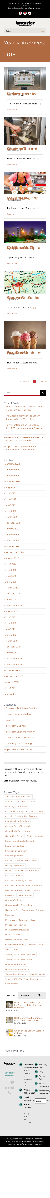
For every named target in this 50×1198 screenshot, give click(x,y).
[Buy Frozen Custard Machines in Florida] (25, 335)
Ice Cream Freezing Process (18, 880)
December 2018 (13, 658)
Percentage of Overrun (33, 910)
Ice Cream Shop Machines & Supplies (23, 198)
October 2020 (12, 546)
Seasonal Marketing (14, 944)
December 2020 (14, 534)
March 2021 (11, 517)
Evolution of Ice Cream (16, 851)
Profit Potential (12, 935)
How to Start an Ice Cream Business (22, 870)
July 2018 (10, 688)
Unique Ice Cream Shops (17, 969)
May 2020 (10, 576)
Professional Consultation (17, 930)
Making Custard (33, 890)
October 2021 (12, 481)
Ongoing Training (13, 900)
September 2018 (14, 676)
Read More (11, 110)
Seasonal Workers (35, 944)
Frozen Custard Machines (19, 714)
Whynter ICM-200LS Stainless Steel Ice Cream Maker (23, 981)
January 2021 (12, 528)
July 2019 (10, 617)
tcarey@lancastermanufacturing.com (27, 1100)
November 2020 (14, 540)
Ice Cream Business (15, 726)
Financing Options (14, 855)
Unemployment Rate (15, 964)
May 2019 (10, 629)
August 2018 (12, 682)
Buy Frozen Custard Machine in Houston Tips (23, 247)
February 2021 (13, 523)
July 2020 (10, 564)
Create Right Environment (18, 831)
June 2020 (11, 570)
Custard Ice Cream (14, 836)
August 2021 (11, 487)
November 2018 (13, 664)
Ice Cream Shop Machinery (19, 731)
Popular (11, 995)
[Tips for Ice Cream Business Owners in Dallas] (25, 282)
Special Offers (11, 949)
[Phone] (9, 1092)
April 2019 (10, 635)
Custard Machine (35, 836)
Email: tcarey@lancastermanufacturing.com (25, 7)
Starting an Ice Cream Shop (18, 959)
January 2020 (12, 599)
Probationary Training (15, 925)
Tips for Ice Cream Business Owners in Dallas (24, 297)
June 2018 (10, 694)
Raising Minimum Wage (16, 939)
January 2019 (12, 652)
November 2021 (13, 475)
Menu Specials (25, 895)
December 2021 (13, 469)
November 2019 (13, 605)
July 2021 (10, 493)
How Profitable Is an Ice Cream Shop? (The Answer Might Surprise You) (24, 428)
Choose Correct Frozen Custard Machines (22, 149)
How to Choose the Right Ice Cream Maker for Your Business (28, 1005)
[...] (39, 103)
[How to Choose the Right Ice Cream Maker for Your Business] (9, 1003)
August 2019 (11, 611)
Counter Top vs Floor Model (18, 826)
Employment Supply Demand (19, 841)
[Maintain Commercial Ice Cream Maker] (25, 78)
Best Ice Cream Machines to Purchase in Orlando (28, 1019)
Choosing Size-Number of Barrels (21, 816)
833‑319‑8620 (27, 1093)
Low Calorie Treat (13, 890)
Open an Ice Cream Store (18, 749)
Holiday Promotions (14, 865)
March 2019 (11, 641)
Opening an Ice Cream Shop (18, 905)
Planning (9, 915)
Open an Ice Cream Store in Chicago (29, 1032)
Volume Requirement (15, 974)
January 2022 (12, 464)
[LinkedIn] (7, 1087)
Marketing (10, 895)
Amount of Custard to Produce (20, 801)
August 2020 (12, 558)
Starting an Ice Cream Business (20, 954)
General (9, 720)
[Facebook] (7, 1082)
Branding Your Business (16, 806)
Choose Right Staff (14, 811)
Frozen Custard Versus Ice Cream (21, 860)
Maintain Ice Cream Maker (19, 737)
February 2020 (13, 593)
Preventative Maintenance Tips (20, 920)
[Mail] (12, 1087)
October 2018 (12, 670)
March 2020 (11, 587)
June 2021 (10, 499)
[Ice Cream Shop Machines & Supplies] (25, 183)
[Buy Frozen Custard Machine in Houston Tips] (25, 232)
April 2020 (11, 582)
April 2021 (10, 511)
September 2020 (14, 552)
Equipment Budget (14, 846)
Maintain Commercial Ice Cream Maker (22, 94)
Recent (25, 995)
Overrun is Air (11, 910)
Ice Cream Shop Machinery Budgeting (23, 885)
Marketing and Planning (18, 743)
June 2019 (10, 623)
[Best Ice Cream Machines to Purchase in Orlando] (9, 1018)
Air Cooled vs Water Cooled (18, 796)
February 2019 (13, 646)
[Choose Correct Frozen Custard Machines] (25, 131)
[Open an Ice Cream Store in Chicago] (9, 1031)
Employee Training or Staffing (21, 708)
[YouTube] (12, 1082)
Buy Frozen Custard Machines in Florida (25, 353)
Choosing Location (35, 811)
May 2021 (10, 505)
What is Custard (37, 974)
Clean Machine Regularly (17, 821)
